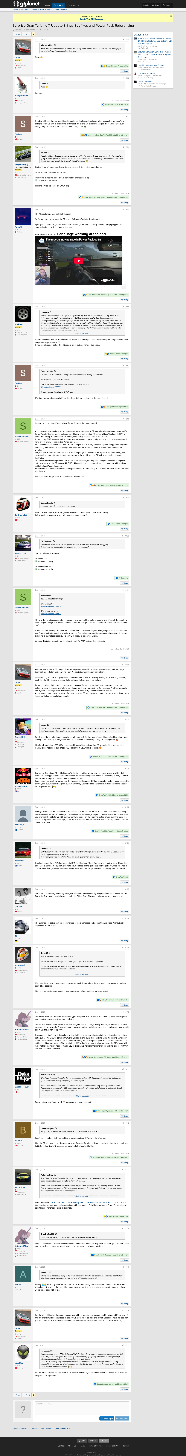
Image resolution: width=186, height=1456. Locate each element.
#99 (127, 497)
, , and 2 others (108, 135)
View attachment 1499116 (51, 606)
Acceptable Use (113, 1446)
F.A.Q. (82, 1446)
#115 (127, 1267)
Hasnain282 (46, 595)
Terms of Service (95, 1446)
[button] (63, 5)
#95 (127, 209)
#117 (127, 1345)
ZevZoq (44, 152)
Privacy (126, 1446)
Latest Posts (141, 34)
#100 (127, 536)
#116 (127, 1311)
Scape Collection (145, 81)
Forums (57, 5)
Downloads (71, 5)
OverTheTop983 (47, 1128)
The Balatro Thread (146, 73)
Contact (61, 1446)
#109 (127, 948)
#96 (127, 307)
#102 (127, 665)
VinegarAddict (47, 45)
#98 (127, 419)
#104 (127, 769)
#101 (127, 590)
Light (82, 1441)
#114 (127, 1228)
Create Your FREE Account (92, 19)
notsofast (45, 312)
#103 (127, 719)
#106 (127, 843)
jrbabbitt (44, 848)
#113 (127, 1170)
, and (112, 485)
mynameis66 (46, 1350)
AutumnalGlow (47, 1074)
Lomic (43, 83)
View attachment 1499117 (51, 613)
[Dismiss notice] (171, 16)
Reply (126, 71)
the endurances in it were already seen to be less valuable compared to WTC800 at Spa (88, 1202)
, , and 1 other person (106, 197)
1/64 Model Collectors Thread (151, 65)
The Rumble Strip (144, 70)
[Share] (123, 39)
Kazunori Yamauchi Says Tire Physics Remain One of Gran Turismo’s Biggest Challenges (154, 54)
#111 (127, 1069)
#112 (127, 1123)
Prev (18, 34)
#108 (127, 918)
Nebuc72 (44, 1272)
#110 (127, 1012)
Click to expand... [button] (82, 333)
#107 (127, 889)
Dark (94, 1441)
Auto (105, 1441)
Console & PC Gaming (145, 78)
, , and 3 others (113, 1111)
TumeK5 (44, 953)
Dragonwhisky (47, 371)
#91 (127, 40)
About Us (72, 1446)
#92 (127, 78)
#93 (127, 117)
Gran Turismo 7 (143, 48)
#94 (127, 147)
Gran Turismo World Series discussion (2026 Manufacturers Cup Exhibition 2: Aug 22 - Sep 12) (155, 41)
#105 (127, 807)
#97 (127, 366)
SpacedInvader (47, 503)
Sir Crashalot (46, 541)
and (117, 66)
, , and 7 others (108, 1057)
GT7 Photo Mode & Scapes (147, 86)
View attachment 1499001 (51, 386)
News (47, 5)
